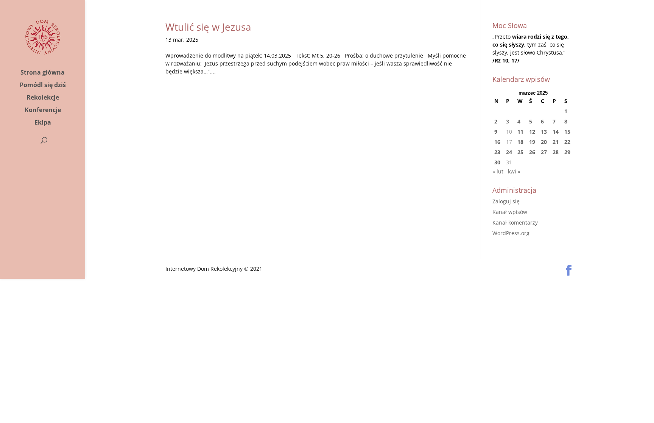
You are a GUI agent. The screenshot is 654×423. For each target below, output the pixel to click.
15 (567, 131)
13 (544, 131)
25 (520, 152)
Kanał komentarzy (515, 222)
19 (532, 141)
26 (532, 152)
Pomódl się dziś (43, 85)
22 (567, 141)
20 (544, 141)
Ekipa (42, 123)
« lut (497, 171)
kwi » (514, 171)
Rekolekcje (42, 98)
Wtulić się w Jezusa (208, 27)
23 (497, 152)
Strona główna (42, 73)
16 (497, 141)
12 (532, 131)
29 (567, 152)
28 (556, 152)
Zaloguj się (506, 201)
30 (497, 162)
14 (556, 131)
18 (520, 141)
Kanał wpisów (509, 211)
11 (520, 131)
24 (509, 152)
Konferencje (43, 110)
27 (544, 152)
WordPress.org (510, 233)
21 (556, 141)
